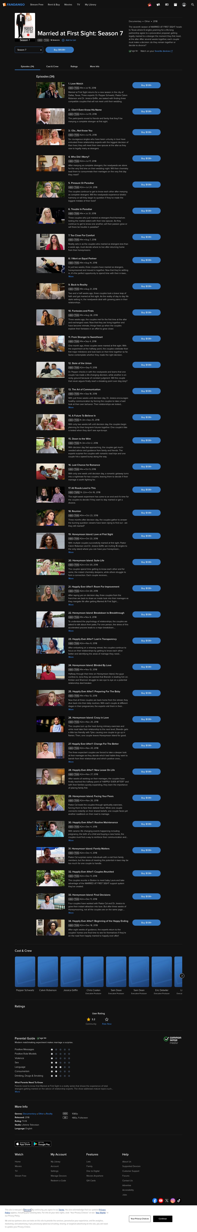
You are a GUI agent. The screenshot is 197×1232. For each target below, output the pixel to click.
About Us (126, 1161)
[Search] (193, 4)
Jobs (124, 1194)
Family (89, 1166)
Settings (54, 1171)
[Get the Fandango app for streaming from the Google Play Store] (41, 1143)
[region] (98, 1218)
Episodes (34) (27, 66)
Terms (61, 1210)
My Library (55, 1161)
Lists (88, 1161)
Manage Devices (58, 1176)
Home (18, 1161)
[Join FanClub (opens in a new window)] (150, 4)
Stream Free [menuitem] (36, 4)
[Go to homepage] (13, 4)
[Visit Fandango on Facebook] (154, 1200)
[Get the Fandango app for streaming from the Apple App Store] (23, 1143)
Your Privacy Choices (140, 1219)
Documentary (29, 1113)
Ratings (74, 66)
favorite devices (162, 51)
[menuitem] (167, 4)
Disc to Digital (92, 1171)
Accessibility (128, 1190)
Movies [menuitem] (68, 4)
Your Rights (101, 1213)
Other (41, 1113)
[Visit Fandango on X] (166, 1200)
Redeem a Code (58, 1180)
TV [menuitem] (78, 4)
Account (55, 1166)
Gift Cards (91, 1180)
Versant (27, 1210)
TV (16, 1171)
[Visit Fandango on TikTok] (178, 1200)
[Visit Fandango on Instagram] (172, 1200)
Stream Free (20, 1176)
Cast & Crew (52, 66)
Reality (49, 1113)
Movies (18, 1166)
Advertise (126, 1185)
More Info (94, 66)
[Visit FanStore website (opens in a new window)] (175, 4)
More (71, 276)
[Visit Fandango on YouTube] (160, 1200)
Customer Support (130, 1171)
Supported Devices (131, 1166)
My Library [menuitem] (90, 4)
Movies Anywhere (94, 1176)
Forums (125, 1176)
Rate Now (106, 1024)
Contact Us (127, 1180)
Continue (163, 1219)
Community (91, 1024)
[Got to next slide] (182, 975)
